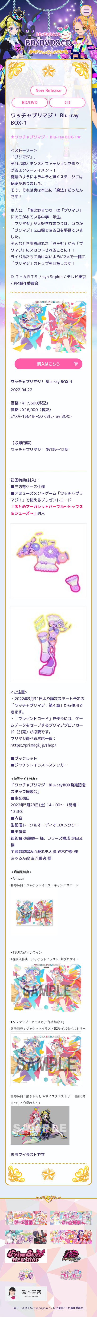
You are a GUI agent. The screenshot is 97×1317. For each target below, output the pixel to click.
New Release (48, 90)
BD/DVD (29, 102)
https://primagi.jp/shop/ (33, 745)
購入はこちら (48, 364)
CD (67, 102)
